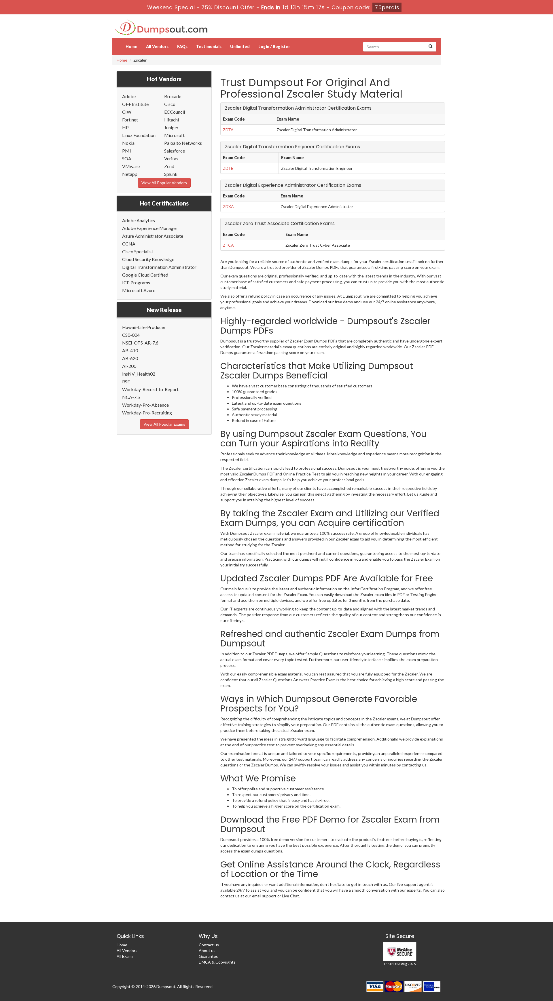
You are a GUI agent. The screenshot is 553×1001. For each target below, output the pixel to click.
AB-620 (130, 358)
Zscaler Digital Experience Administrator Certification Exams (293, 185)
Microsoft (174, 135)
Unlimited (240, 46)
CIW (126, 112)
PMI (126, 150)
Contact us (209, 944)
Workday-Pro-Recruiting (147, 412)
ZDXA (228, 206)
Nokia (128, 143)
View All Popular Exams (164, 424)
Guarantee (208, 956)
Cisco (169, 104)
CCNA (128, 243)
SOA (126, 158)
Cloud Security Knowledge (148, 259)
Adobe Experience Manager (149, 228)
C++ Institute (135, 104)
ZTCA (228, 245)
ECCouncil (174, 112)
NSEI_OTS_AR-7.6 (140, 342)
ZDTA (228, 129)
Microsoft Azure (138, 290)
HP (125, 127)
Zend (169, 166)
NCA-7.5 (131, 397)
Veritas (171, 158)
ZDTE (228, 168)
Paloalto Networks (183, 143)
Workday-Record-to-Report (150, 389)
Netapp (129, 174)
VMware (131, 166)
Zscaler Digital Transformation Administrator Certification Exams (298, 108)
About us (207, 950)
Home (131, 46)
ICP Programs (136, 282)
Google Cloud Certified (145, 274)
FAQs (182, 46)
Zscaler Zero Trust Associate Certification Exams (280, 223)
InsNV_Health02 (138, 373)
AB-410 (130, 350)
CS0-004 (131, 335)
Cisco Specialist (137, 251)
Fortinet (130, 119)
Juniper (171, 127)
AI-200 (129, 366)
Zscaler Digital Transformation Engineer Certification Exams (292, 146)
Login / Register (274, 46)
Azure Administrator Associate (152, 236)
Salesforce (174, 150)
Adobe (129, 96)
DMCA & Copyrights (217, 962)
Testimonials (208, 46)
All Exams (125, 956)
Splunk (170, 174)
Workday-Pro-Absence (145, 405)
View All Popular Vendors (164, 182)
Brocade (172, 96)
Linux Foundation (139, 135)
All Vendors (157, 46)
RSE (126, 381)
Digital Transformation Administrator (159, 267)
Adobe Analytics (138, 220)
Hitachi (171, 119)
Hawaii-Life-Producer (144, 327)
